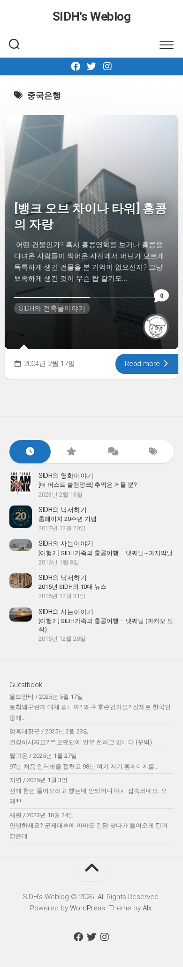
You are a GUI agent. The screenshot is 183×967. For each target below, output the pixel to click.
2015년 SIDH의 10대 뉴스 (72, 586)
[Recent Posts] (30, 452)
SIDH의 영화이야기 (65, 475)
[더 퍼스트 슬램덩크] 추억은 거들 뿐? (87, 484)
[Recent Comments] (112, 452)
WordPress (87, 908)
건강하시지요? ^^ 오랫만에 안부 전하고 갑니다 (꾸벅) (80, 742)
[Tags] (153, 452)
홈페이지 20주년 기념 (67, 518)
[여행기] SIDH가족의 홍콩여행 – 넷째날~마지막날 (105, 553)
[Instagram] (107, 66)
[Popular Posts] (71, 452)
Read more (143, 363)
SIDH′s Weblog (92, 16)
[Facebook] (75, 66)
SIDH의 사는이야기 (65, 543)
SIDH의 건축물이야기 (52, 308)
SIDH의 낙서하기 (62, 509)
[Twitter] (91, 66)
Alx (147, 908)
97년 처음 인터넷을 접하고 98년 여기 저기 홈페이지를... (84, 766)
